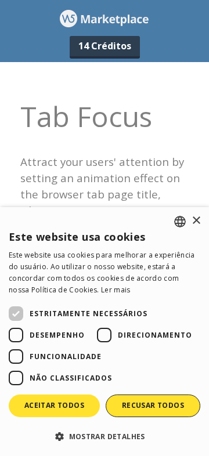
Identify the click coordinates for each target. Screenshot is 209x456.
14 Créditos (104, 45)
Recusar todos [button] (153, 405)
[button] (104, 436)
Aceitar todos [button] (54, 405)
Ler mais (115, 290)
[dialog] (104, 331)
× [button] (196, 220)
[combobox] (180, 221)
